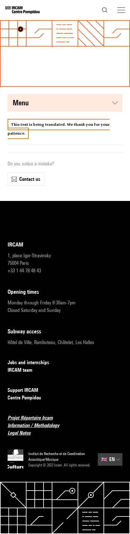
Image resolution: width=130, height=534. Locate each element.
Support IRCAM (23, 390)
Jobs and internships (28, 362)
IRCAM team (20, 370)
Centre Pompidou (24, 398)
